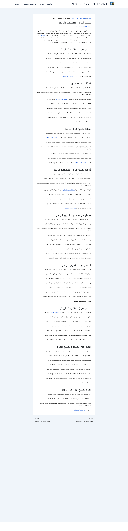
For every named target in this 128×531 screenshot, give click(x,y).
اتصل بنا (17, 4)
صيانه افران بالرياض (55, 312)
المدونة (89, 18)
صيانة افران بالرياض (67, 76)
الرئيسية (49, 4)
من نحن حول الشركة (30, 4)
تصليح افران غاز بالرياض (79, 18)
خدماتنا (42, 4)
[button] (39, 4)
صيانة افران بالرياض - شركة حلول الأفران (91, 4)
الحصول (43, 35)
